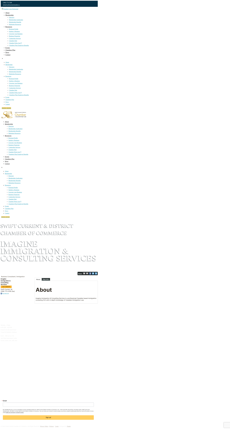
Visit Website (6, 286)
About (38, 279)
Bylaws (51, 426)
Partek (69, 426)
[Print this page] (84, 273)
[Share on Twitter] (93, 273)
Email (5, 400)
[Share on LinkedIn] (96, 273)
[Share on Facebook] (90, 273)
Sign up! (48, 417)
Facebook (5, 293)
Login (56, 426)
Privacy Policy (44, 426)
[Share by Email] (87, 273)
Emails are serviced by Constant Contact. (15, 412)
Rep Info (46, 279)
